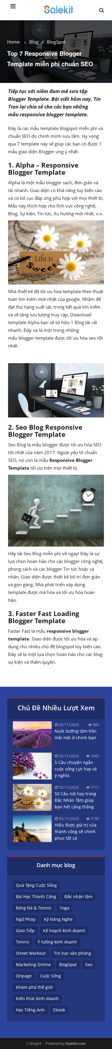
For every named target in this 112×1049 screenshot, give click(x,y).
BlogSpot (56, 42)
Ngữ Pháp (26, 919)
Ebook (59, 1010)
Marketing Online (33, 964)
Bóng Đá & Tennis (33, 908)
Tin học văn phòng (72, 953)
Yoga (64, 908)
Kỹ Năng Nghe (58, 919)
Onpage (24, 976)
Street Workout (31, 953)
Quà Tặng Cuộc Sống (36, 885)
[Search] (101, 12)
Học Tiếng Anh (30, 1010)
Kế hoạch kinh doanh (64, 930)
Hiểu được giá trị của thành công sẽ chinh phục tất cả (75, 831)
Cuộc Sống (50, 976)
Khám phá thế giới (34, 987)
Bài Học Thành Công (36, 896)
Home (13, 42)
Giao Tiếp (25, 930)
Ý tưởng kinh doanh (57, 942)
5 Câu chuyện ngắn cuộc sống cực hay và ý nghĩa (76, 768)
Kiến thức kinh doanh (37, 998)
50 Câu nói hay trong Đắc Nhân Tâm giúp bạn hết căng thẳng (75, 800)
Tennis (22, 942)
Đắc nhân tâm (79, 896)
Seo (88, 964)
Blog (34, 42)
